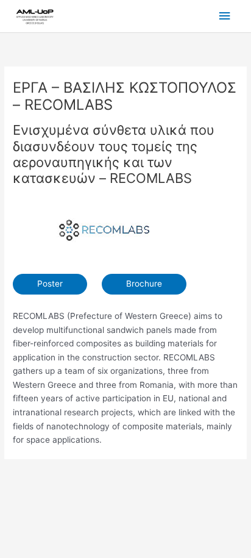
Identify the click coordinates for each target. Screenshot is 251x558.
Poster (50, 283)
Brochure (144, 283)
